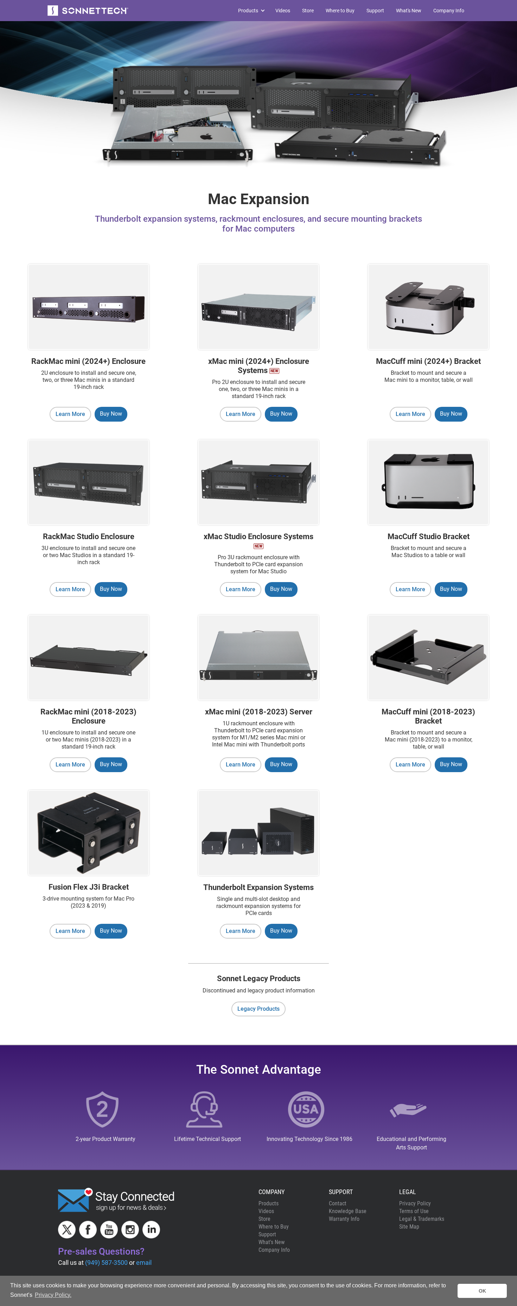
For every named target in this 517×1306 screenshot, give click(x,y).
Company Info (448, 10)
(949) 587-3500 (106, 1262)
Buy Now (111, 413)
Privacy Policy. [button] (53, 1295)
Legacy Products (258, 1008)
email (144, 1262)
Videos (282, 10)
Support (375, 10)
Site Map (409, 1226)
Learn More (70, 414)
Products (268, 1203)
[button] (248, 10)
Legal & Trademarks (421, 1219)
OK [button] (482, 1291)
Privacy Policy (415, 1203)
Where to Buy (340, 10)
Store (308, 10)
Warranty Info (344, 1219)
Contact (337, 1203)
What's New (408, 10)
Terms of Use (414, 1211)
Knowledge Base (347, 1211)
